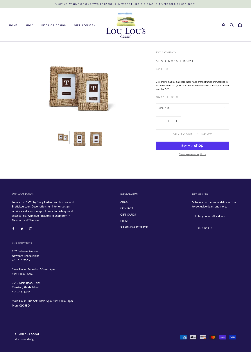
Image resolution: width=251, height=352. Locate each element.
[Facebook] (167, 97)
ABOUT (125, 201)
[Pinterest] (177, 97)
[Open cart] (240, 25)
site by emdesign (25, 339)
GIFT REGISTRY (84, 25)
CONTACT (126, 208)
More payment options (192, 154)
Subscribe (206, 228)
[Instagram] (30, 228)
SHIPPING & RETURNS (134, 227)
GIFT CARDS (128, 214)
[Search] (232, 25)
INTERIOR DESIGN (53, 25)
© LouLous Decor (27, 334)
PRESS (124, 220)
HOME (13, 25)
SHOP (29, 25)
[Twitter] (172, 97)
